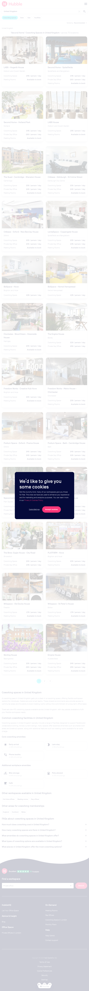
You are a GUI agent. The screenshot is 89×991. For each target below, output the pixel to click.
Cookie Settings (34, 509)
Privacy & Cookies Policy (33, 500)
